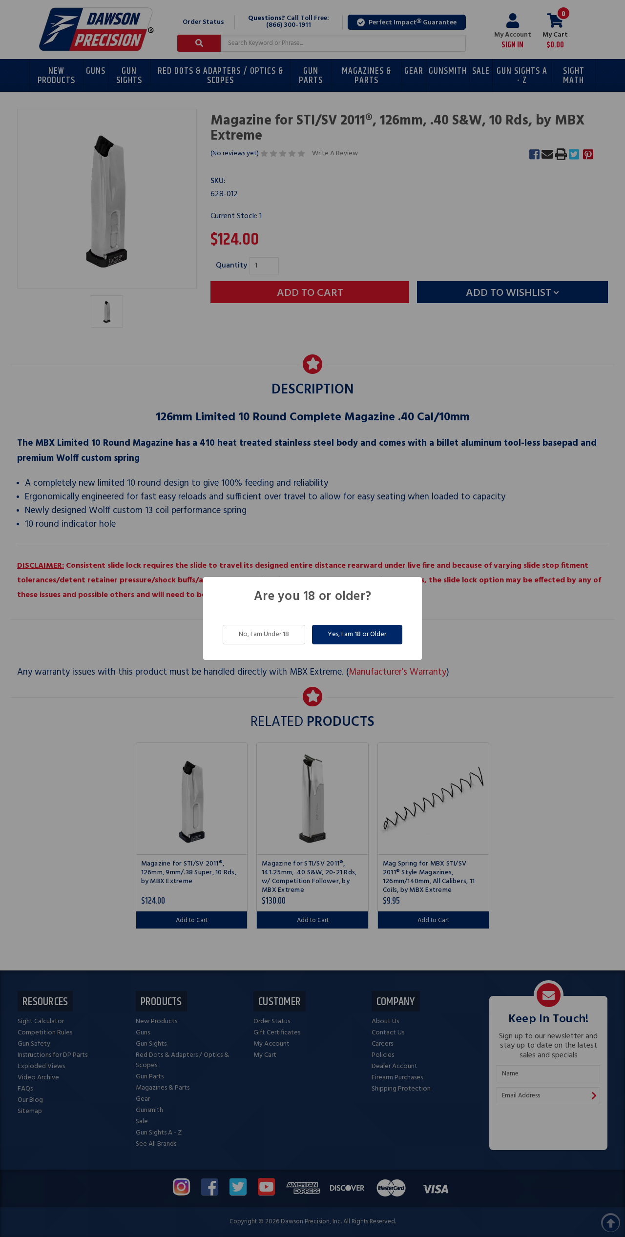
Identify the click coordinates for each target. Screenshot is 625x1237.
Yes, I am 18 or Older (357, 634)
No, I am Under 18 (264, 634)
